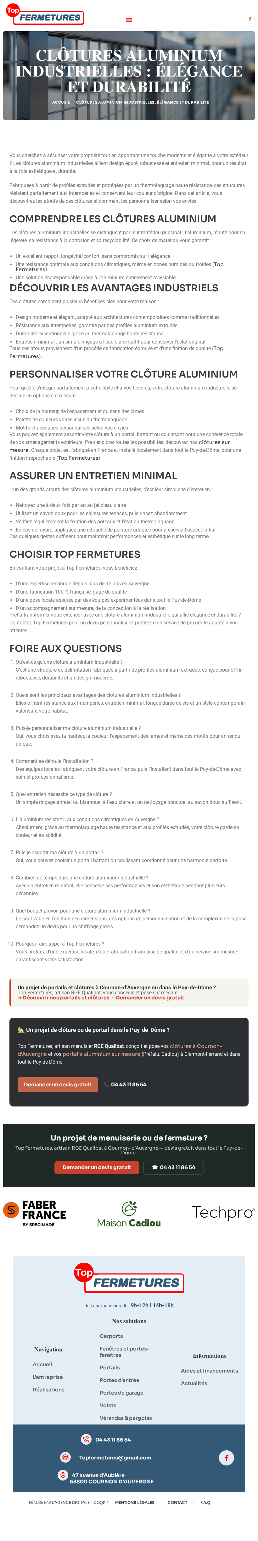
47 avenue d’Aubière (98, 1475)
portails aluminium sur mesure (101, 1054)
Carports (111, 1336)
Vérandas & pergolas (126, 1418)
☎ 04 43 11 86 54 (173, 1167)
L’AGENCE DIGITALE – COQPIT (80, 1502)
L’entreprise (48, 1377)
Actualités (194, 1383)
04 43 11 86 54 (129, 1084)
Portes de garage (121, 1393)
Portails (110, 1367)
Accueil (61, 102)
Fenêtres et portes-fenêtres (124, 1351)
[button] (129, 19)
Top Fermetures (78, 458)
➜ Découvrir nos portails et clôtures (63, 997)
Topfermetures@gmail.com (115, 1457)
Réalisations (48, 1389)
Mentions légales (134, 1502)
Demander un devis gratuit (150, 997)
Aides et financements (209, 1371)
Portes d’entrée (119, 1380)
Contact (177, 1502)
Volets (108, 1405)
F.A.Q (205, 1502)
